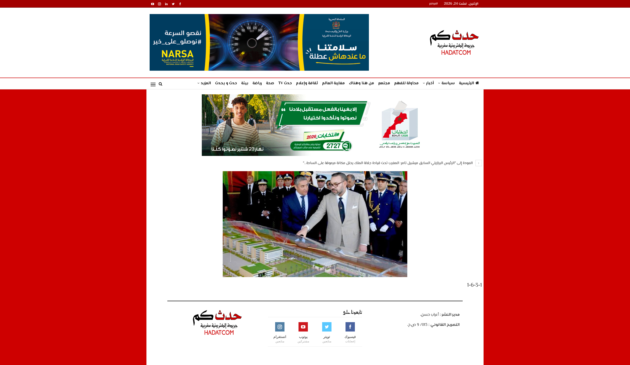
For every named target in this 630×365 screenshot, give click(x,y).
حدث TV (285, 83)
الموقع (433, 3)
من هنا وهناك (361, 83)
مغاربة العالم (333, 83)
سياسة (448, 83)
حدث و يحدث (226, 83)
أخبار (430, 83)
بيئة (244, 83)
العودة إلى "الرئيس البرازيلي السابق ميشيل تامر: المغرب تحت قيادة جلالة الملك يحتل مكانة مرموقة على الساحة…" (388, 163)
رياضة (257, 83)
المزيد (206, 83)
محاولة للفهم (406, 83)
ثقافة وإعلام (307, 83)
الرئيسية (466, 83)
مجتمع (384, 83)
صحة (270, 83)
